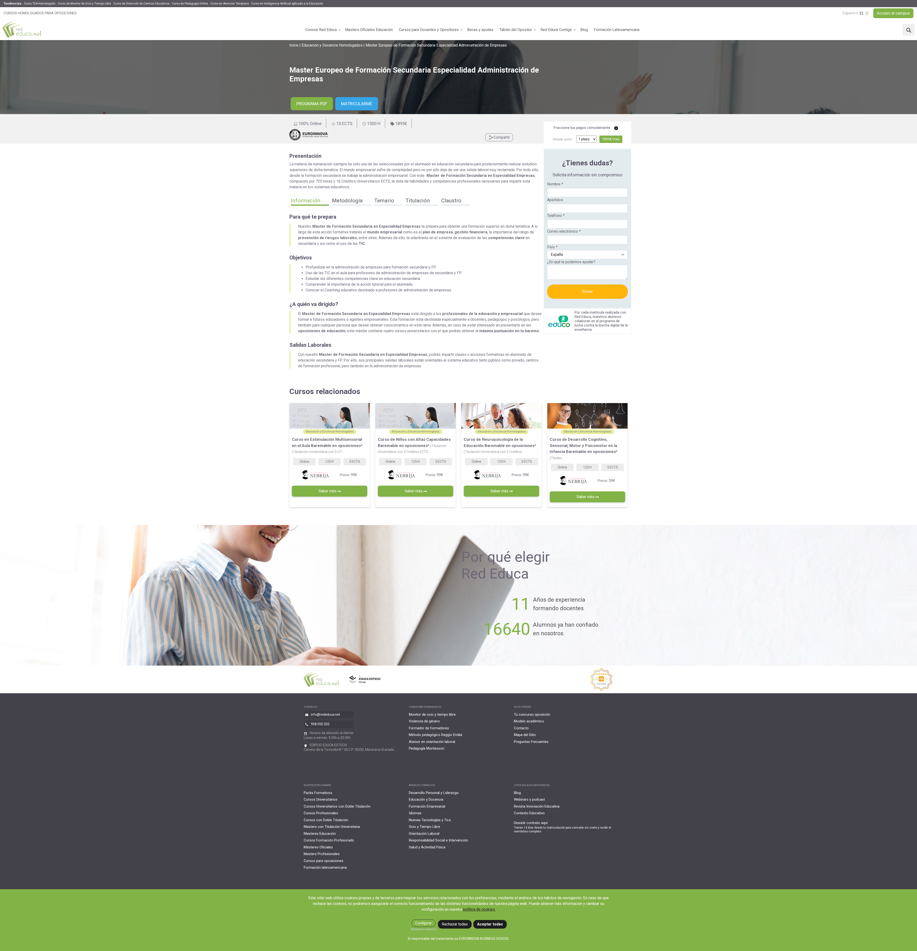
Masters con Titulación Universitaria (332, 827)
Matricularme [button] (356, 103)
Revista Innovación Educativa (537, 806)
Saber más (328, 491)
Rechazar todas (455, 924)
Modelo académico (529, 721)
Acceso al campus (893, 13)
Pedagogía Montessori (426, 748)
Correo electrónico (564, 231)
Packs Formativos (318, 793)
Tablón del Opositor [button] (515, 29)
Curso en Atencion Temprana (229, 3)
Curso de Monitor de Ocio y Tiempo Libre (84, 3)
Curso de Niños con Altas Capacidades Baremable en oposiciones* (414, 445)
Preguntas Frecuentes (531, 742)
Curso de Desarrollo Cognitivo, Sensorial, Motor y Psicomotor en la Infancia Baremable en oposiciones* (584, 448)
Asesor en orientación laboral (432, 742)
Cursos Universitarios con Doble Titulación (337, 806)
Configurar (423, 923)
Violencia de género (424, 721)
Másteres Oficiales (318, 847)
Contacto (521, 728)
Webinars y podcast (529, 799)
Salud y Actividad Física (427, 847)
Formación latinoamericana (325, 867)
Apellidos (555, 200)
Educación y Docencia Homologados (332, 45)
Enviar (587, 291)
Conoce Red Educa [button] (321, 29)
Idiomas (415, 813)
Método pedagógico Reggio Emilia (435, 735)
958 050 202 (320, 724)
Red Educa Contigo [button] (556, 29)
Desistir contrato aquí (531, 823)
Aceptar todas (490, 924)
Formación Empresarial (427, 806)
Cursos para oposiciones (323, 861)
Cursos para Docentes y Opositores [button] (429, 29)
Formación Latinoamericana (617, 29)
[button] (310, 201)
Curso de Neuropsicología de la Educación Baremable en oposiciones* (500, 445)
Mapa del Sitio (525, 735)
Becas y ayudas (480, 29)
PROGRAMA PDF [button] (311, 103)
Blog (584, 29)
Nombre (555, 184)
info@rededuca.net (325, 714)
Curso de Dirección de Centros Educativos (141, 3)
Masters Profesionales (322, 854)
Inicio (294, 45)
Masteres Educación (320, 833)
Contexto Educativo (529, 813)
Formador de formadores (429, 728)
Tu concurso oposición (532, 714)
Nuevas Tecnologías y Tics (430, 820)
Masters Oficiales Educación (369, 29)
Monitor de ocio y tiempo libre (432, 714)
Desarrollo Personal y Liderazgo (434, 793)
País (552, 247)
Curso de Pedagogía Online (190, 3)
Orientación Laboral (424, 833)
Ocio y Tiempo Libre (424, 827)
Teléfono (556, 215)
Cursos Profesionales (321, 813)
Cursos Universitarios (320, 799)
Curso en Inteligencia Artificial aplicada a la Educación (287, 3)
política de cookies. (479, 909)
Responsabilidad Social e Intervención (438, 840)
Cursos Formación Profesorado (329, 840)
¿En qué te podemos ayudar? (571, 262)
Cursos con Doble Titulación (326, 820)
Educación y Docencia (426, 799)
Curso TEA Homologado (39, 3)
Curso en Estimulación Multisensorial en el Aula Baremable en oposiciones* (327, 445)
